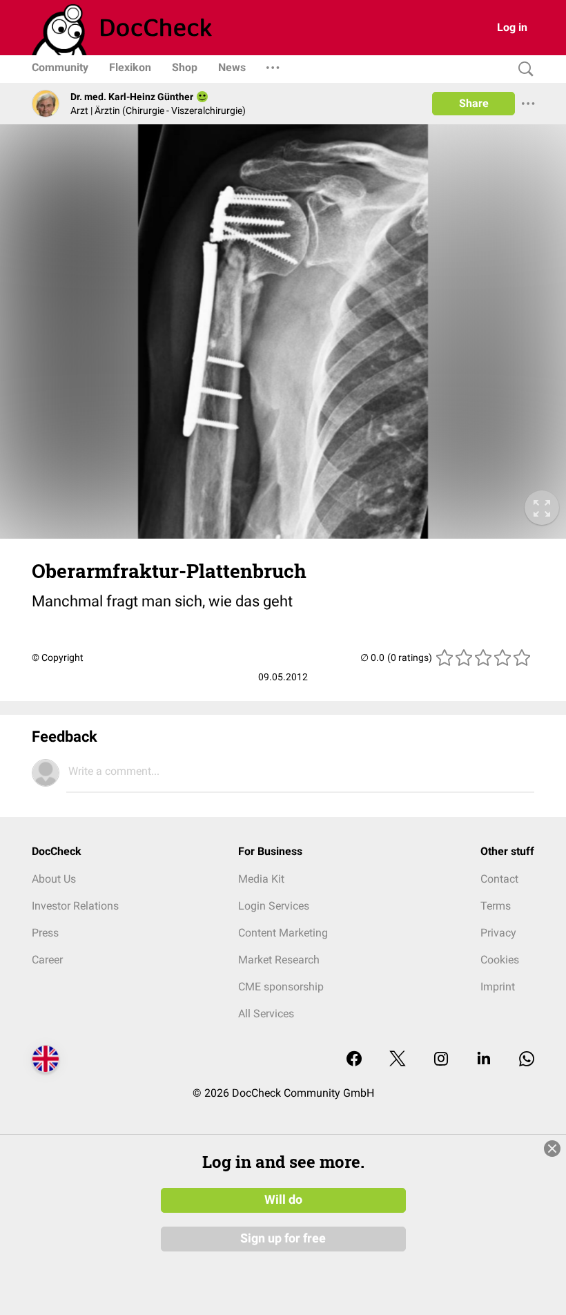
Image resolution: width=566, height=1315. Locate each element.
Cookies (499, 959)
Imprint (497, 986)
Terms (495, 905)
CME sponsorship (281, 986)
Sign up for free (283, 1238)
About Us (54, 878)
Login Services (273, 905)
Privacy (498, 932)
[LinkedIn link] (483, 1059)
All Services (266, 1013)
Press (45, 932)
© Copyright (58, 657)
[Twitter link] (397, 1059)
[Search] (522, 69)
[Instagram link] (441, 1059)
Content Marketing (283, 932)
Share (474, 103)
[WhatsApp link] (526, 1059)
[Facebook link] (354, 1059)
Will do (283, 1200)
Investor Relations (75, 905)
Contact (499, 878)
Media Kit (261, 878)
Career (47, 959)
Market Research (279, 959)
